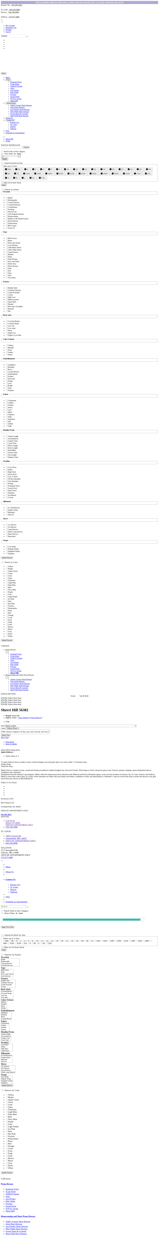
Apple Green (13, 571)
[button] (8, 77)
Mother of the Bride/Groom (18, 219)
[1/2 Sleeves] (8, 1066)
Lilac (10, 594)
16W (39, 173)
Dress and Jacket (14, 243)
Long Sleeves (13, 529)
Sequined (11, 419)
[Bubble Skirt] (8, 981)
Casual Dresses (13, 202)
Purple (10, 592)
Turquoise (11, 580)
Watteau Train (13, 457)
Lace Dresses (13, 245)
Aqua (10, 578)
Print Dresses (13, 259)
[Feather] (5, 1028)
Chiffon (11, 403)
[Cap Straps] (7, 1077)
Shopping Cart (11, 28)
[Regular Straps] (7, 1079)
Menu (4, 73)
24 (131, 169)
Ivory (10, 620)
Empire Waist (13, 510)
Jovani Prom (14, 669)
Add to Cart (6, 735)
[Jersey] (5, 1030)
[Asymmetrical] (6, 1036)
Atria (12, 660)
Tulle (10, 426)
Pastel (10, 355)
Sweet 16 (11, 228)
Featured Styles (16, 654)
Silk (9, 421)
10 (67, 169)
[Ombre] (4, 1008)
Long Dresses (13, 252)
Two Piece (12, 278)
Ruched (11, 309)
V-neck (10, 497)
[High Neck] (7, 1049)
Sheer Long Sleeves (15, 532)
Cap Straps (12, 547)
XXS (138, 173)
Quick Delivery (36, 718)
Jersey (10, 407)
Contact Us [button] (11, 879)
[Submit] (27, 36)
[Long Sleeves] (8, 1070)
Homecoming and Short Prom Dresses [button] (20, 675)
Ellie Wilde (14, 665)
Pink (9, 601)
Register (9, 30)
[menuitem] (82, 25)
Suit (9, 271)
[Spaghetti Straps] (7, 1081)
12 (77, 169)
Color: (3, 728)
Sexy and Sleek (13, 261)
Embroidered (12, 374)
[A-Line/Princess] (6, 1056)
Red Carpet (12, 226)
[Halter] (7, 1047)
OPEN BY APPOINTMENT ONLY (21, 841)
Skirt (9, 268)
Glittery (11, 345)
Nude (10, 622)
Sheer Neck (12, 491)
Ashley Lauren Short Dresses (21, 679)
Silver (10, 634)
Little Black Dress (14, 247)
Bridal (10, 198)
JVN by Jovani (15, 671)
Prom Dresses (13, 221)
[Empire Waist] (6, 1058)
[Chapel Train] (6, 1038)
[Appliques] (6, 1013)
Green (10, 573)
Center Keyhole (14, 293)
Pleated (10, 304)
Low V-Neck (13, 477)
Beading (11, 367)
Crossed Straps (13, 324)
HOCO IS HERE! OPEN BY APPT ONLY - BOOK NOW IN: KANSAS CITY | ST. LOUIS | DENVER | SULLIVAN (79, 2)
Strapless (11, 493)
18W (50, 173)
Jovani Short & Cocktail (19, 688)
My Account (10, 25)
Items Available (11, 744)
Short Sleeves (13, 534)
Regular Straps (13, 549)
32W (127, 173)
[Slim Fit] (6, 1062)
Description (10, 742)
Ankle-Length (13, 436)
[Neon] (4, 1006)
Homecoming (13, 216)
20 (113, 169)
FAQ (8, 897)
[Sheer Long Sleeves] (8, 1072)
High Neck (12, 472)
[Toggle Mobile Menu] (2, 860)
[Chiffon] (5, 1026)
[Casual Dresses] (10, 963)
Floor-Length (13, 446)
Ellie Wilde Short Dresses (19, 686)
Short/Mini (12, 450)
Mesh (10, 412)
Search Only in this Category (14, 151)
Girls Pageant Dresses (16, 214)
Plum (10, 611)
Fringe (10, 381)
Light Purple (12, 597)
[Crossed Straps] (7, 994)
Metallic (11, 348)
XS (148, 173)
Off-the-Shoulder (14, 479)
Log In (8, 32)
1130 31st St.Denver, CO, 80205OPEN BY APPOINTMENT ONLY (19, 823)
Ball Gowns (12, 238)
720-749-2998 (13, 12)
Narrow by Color (11, 562)
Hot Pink (11, 604)
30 (8, 173)
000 (9, 169)
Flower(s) (11, 379)
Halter (10, 470)
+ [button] (7, 652)
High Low (12, 297)
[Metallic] (4, 1004)
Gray (10, 631)
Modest (10, 254)
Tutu (9, 275)
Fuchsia (11, 606)
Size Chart (5, 737)
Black (10, 629)
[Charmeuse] (5, 1024)
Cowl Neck (12, 467)
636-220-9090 (14, 10)
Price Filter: (9, 154)
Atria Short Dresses (17, 682)
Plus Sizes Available (15, 306)
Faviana (13, 667)
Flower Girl (12, 212)
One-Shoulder (13, 481)
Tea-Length (12, 455)
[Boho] (7, 972)
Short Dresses (13, 266)
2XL (43, 178)
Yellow (10, 566)
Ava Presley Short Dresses (20, 684)
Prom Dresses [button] (11, 650)
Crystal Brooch (13, 372)
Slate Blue (12, 585)
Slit (9, 311)
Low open (11, 328)
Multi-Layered (13, 300)
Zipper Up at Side (14, 335)
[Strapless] (7, 1083)
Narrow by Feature (12, 190)
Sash (9, 388)
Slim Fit (11, 515)
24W (83, 173)
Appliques (11, 365)
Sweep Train (12, 453)
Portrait (10, 484)
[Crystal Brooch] (6, 1019)
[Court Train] (6, 1040)
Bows (10, 369)
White (10, 636)
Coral (10, 618)
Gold (10, 625)
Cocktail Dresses (14, 205)
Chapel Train (12, 441)
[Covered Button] (7, 992)
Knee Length (13, 448)
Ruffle (10, 386)
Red (9, 613)
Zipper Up (12, 333)
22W (72, 173)
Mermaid (11, 512)
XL (33, 178)
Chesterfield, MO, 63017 (16, 838)
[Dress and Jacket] (7, 974)
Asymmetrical (13, 439)
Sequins (11, 390)
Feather (10, 376)
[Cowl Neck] (7, 1045)
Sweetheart (12, 495)
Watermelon (12, 608)
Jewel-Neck (12, 474)
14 (86, 169)
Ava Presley (14, 662)
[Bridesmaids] (10, 961)
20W (61, 173)
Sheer (10, 331)
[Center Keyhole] (8, 985)
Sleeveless (11, 536)
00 (19, 169)
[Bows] (6, 1017)
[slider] (142, 919)
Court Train (12, 443)
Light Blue (12, 583)
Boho (10, 241)
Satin (10, 417)
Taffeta (10, 424)
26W (94, 173)
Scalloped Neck (14, 486)
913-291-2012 (16, 5)
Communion (12, 207)
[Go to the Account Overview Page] (2, 22)
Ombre (10, 352)
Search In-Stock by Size (13, 163)
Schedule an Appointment (16, 902)
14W (28, 173)
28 (149, 169)
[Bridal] (10, 959)
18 (104, 169)
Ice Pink (11, 599)
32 (18, 173)
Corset (10, 295)
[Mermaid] (6, 1060)
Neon (10, 350)
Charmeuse (12, 401)
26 (140, 169)
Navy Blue (12, 590)
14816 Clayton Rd (13, 836)
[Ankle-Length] (6, 1034)
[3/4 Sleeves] (8, 1068)
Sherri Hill (14, 673)
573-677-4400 (13, 17)
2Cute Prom (14, 656)
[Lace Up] (7, 995)
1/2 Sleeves (12, 525)
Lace (10, 383)
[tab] (82, 661)
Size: (3, 726)
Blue (10, 587)
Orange (11, 615)
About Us (10, 872)
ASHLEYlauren (16, 658)
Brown (10, 627)
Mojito (10, 569)
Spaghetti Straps (14, 551)
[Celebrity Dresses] (8, 983)
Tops (10, 273)
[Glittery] (4, 1002)
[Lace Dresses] (7, 976)
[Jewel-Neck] (7, 1051)
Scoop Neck (12, 488)
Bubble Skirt (12, 288)
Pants (10, 257)
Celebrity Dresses (14, 290)
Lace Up (11, 326)
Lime (10, 576)
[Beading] (6, 1015)
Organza (11, 414)
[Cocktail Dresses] (10, 965)
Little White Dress (14, 250)
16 (95, 169)
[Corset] (8, 987)
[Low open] (7, 997)
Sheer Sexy (12, 264)
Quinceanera (12, 223)
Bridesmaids (12, 200)
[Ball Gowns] (7, 970)
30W (116, 173)
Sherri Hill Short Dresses (19, 690)
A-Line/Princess (14, 508)
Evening (11, 209)
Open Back (12, 302)
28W (105, 173)
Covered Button (14, 321)
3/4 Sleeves (12, 527)
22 (122, 169)
